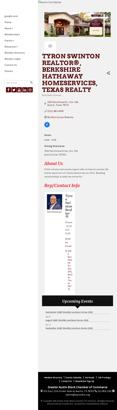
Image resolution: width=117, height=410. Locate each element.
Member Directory (15, 52)
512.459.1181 (104, 391)
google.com (11, 16)
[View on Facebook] (47, 126)
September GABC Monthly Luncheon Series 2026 (69, 310)
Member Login (13, 58)
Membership (11, 34)
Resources (10, 46)
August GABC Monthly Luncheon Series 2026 (67, 318)
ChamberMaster (93, 404)
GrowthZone (67, 404)
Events (8, 40)
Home (8, 22)
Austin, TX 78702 (68, 391)
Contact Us (11, 64)
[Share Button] (108, 73)
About (8, 28)
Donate (9, 71)
